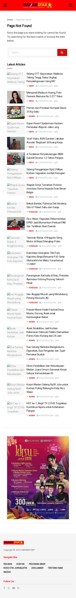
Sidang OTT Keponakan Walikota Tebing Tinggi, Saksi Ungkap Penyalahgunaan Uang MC (45, 77)
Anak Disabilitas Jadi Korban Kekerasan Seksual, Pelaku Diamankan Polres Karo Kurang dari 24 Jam (48, 332)
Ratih (31, 86)
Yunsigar (33, 212)
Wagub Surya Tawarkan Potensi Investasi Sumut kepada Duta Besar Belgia (46, 188)
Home (10, 19)
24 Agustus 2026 (44, 178)
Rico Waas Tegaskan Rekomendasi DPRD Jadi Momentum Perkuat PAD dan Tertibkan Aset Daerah (46, 222)
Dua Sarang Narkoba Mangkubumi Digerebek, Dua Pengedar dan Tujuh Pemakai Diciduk (46, 350)
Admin (32, 116)
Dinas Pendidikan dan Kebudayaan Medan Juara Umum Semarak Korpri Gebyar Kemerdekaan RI (47, 369)
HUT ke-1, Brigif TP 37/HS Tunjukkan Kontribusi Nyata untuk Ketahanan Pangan (47, 407)
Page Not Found (23, 19)
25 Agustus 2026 (44, 86)
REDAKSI (8, 564)
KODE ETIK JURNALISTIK (15, 568)
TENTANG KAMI (55, 568)
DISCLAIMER (37, 568)
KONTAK (20, 564)
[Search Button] (62, 52)
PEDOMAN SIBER (37, 564)
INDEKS (7, 572)
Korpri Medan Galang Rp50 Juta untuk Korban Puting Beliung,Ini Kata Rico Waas (47, 388)
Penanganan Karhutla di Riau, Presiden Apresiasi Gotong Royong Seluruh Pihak (48, 279)
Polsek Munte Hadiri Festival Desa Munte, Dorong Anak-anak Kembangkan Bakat (45, 313)
